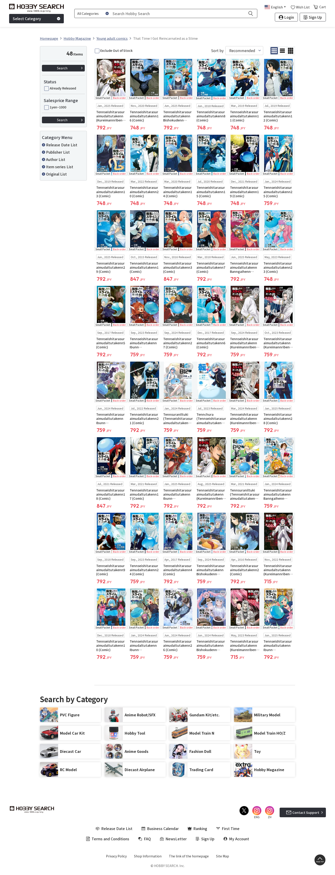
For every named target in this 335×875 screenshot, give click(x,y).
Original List (56, 174)
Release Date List (61, 144)
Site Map (222, 856)
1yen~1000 (58, 107)
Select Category (27, 18)
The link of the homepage (189, 856)
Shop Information (148, 856)
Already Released (63, 88)
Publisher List (58, 152)
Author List (55, 159)
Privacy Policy (116, 856)
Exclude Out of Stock (116, 50)
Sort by (217, 50)
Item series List (59, 166)
